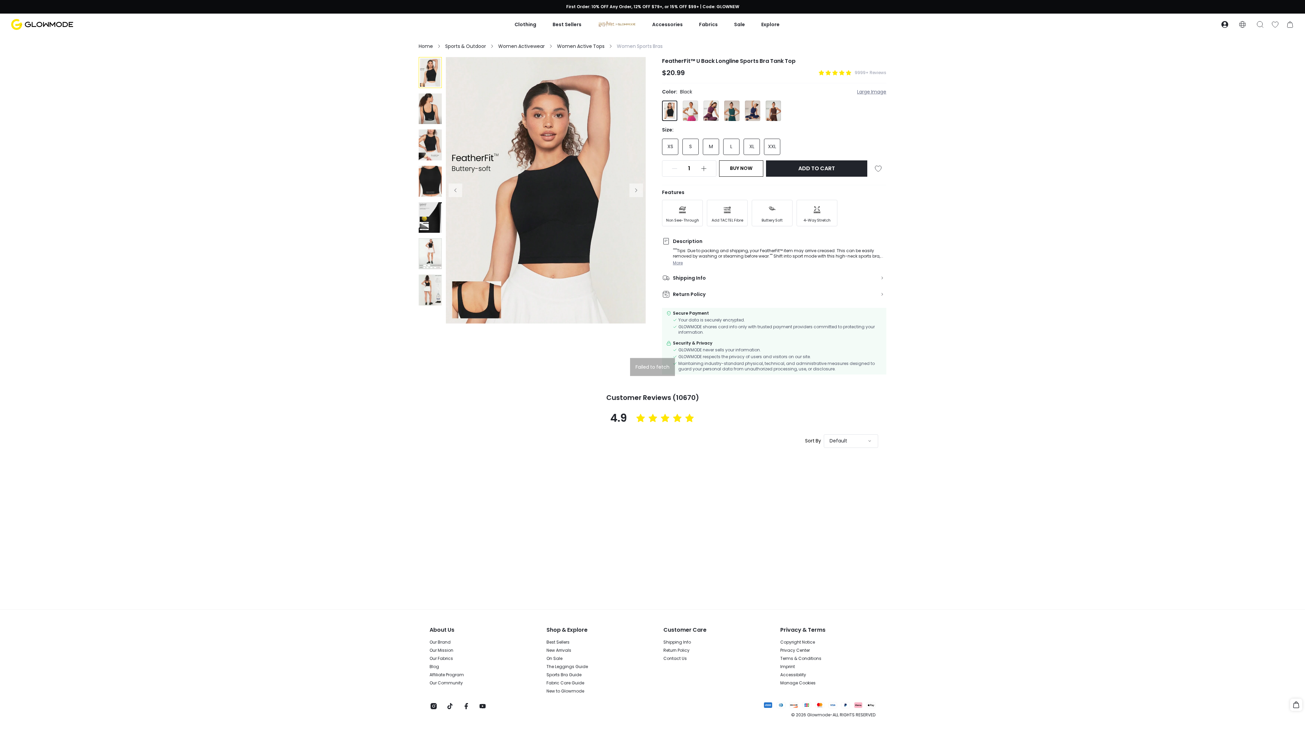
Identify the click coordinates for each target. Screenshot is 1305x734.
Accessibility (793, 674)
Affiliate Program (447, 674)
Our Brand (440, 642)
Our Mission (441, 650)
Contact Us (675, 658)
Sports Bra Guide (563, 674)
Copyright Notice (797, 642)
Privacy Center (795, 650)
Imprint (787, 666)
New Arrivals (558, 650)
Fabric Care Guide (565, 683)
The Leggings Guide (567, 666)
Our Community (446, 683)
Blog (434, 666)
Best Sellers (558, 642)
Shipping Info (677, 642)
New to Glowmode (565, 691)
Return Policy (676, 650)
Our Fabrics (441, 658)
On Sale (554, 658)
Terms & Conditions (800, 658)
